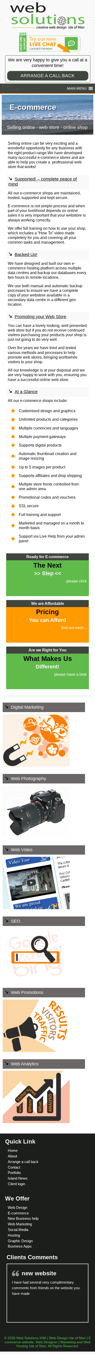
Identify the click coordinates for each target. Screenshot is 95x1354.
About (12, 1156)
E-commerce (18, 1213)
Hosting (14, 1235)
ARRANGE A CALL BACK (47, 75)
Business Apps (20, 1246)
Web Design (17, 1207)
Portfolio (14, 1173)
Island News (18, 1178)
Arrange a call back (23, 1162)
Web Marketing (20, 1224)
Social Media (18, 1230)
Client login (16, 1184)
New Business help (23, 1218)
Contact (14, 1167)
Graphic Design (20, 1241)
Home (13, 1150)
